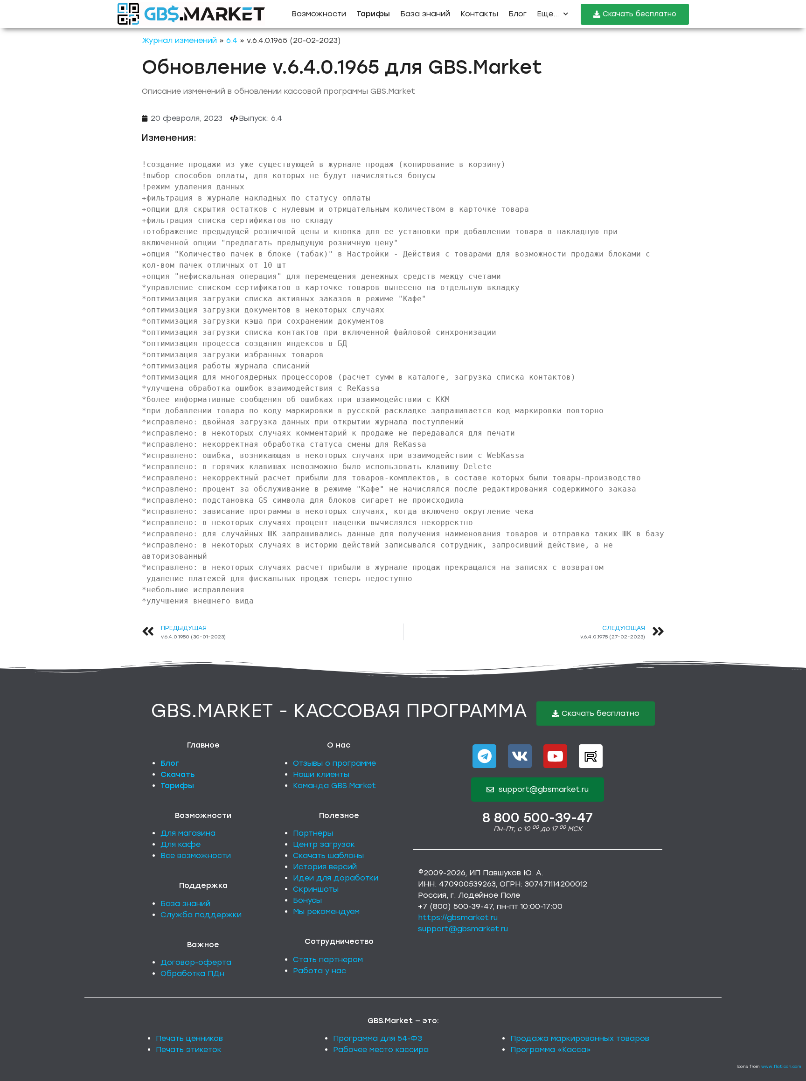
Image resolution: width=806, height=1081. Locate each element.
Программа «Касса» (550, 1049)
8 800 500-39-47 (537, 817)
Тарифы (177, 785)
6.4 (231, 40)
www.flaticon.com (781, 1066)
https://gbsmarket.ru (458, 917)
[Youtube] (555, 756)
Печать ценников (189, 1038)
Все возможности (195, 855)
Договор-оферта (195, 962)
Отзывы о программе (334, 763)
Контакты (479, 13)
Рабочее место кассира (381, 1049)
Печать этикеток (189, 1049)
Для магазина (187, 833)
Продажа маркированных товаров (579, 1038)
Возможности (319, 13)
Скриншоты (316, 889)
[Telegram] (484, 756)
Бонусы (307, 900)
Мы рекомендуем (326, 911)
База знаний (425, 13)
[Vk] (520, 756)
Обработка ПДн (192, 973)
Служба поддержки (201, 914)
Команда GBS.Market (334, 785)
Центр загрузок (324, 844)
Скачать (177, 774)
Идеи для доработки (335, 877)
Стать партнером (328, 959)
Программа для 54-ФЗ (377, 1038)
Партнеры (313, 833)
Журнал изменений (179, 40)
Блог (517, 13)
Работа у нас (319, 970)
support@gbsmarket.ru (463, 928)
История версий (325, 866)
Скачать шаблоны (328, 855)
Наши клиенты (321, 774)
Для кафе (180, 844)
